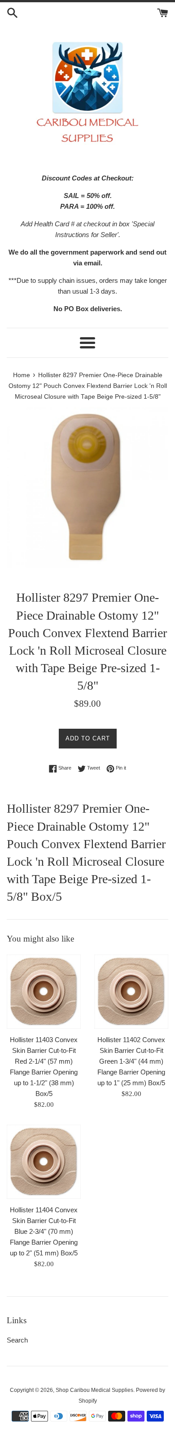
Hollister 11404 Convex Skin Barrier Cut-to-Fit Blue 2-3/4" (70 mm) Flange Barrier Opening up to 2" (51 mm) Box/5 (44, 1231)
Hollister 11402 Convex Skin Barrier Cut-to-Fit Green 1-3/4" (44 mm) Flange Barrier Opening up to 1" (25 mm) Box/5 (131, 1061)
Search (17, 1340)
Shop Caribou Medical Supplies (94, 1390)
